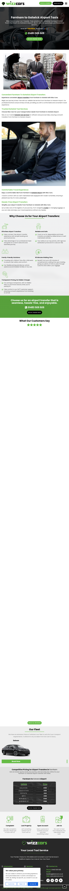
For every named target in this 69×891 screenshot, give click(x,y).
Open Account (42, 826)
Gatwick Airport (36, 193)
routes (46, 208)
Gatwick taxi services (22, 115)
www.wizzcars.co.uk (54, 876)
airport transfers (23, 98)
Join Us (59, 826)
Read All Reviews (35, 723)
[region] (21, 878)
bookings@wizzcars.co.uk (54, 873)
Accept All (33, 884)
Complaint (10, 826)
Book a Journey (45, 3)
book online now (34, 39)
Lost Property (26, 826)
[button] (34, 28)
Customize (11, 884)
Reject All (22, 884)
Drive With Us (58, 3)
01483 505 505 (53, 870)
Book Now (16, 761)
